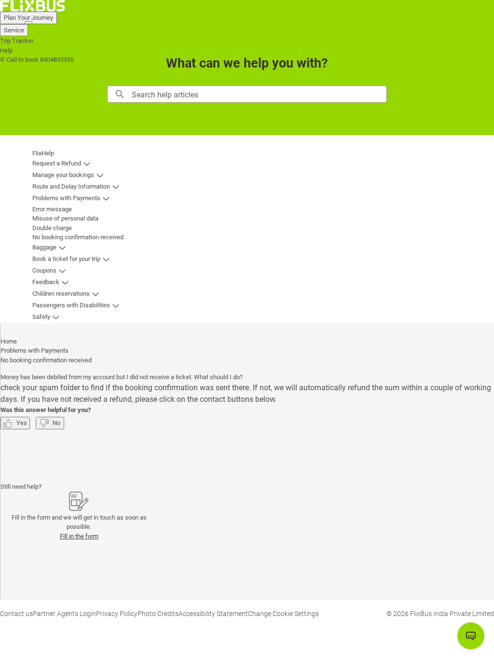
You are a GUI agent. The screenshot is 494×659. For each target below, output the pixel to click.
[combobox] (259, 94)
